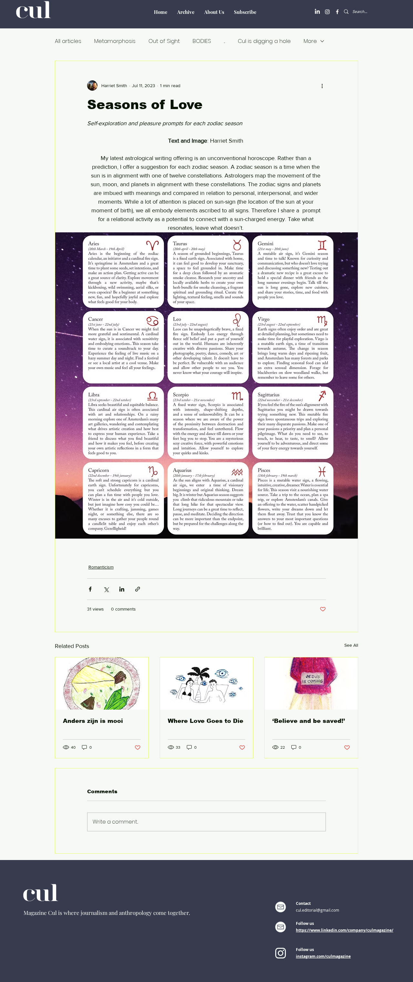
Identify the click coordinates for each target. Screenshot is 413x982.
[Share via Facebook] (90, 589)
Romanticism (101, 567)
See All (351, 645)
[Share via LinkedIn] (122, 589)
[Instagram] (327, 12)
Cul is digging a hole (264, 41)
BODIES (202, 41)
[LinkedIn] (317, 12)
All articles (68, 41)
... (224, 41)
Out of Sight (164, 41)
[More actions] (322, 85)
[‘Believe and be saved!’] (311, 683)
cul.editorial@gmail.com (317, 910)
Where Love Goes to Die (205, 721)
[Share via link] (138, 589)
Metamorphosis (115, 41)
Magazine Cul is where (52, 912)
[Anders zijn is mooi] (101, 683)
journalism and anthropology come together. (135, 912)
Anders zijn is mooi (93, 721)
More (310, 41)
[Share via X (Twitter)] (106, 589)
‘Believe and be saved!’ (308, 721)
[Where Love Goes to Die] (206, 683)
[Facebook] (337, 12)
